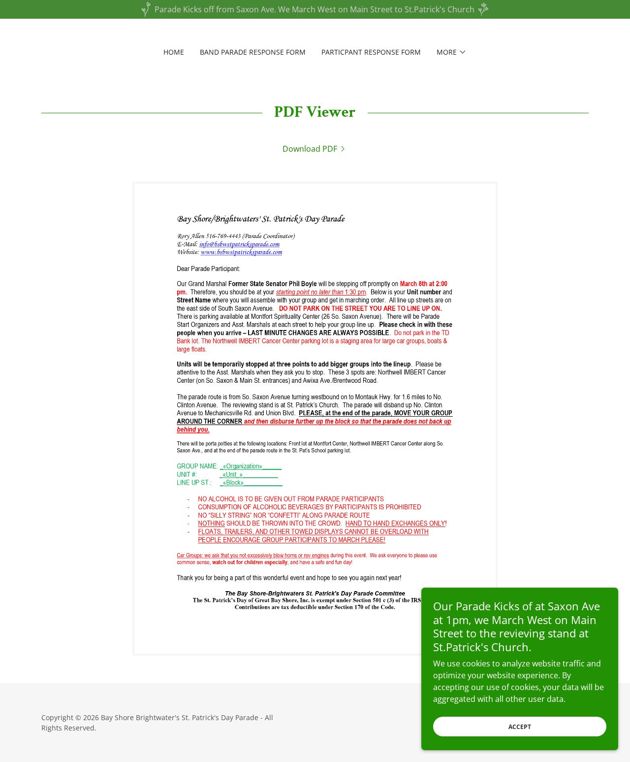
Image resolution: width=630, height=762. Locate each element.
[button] (452, 52)
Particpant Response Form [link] (371, 52)
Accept (519, 727)
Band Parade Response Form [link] (253, 52)
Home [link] (173, 52)
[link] (315, 148)
